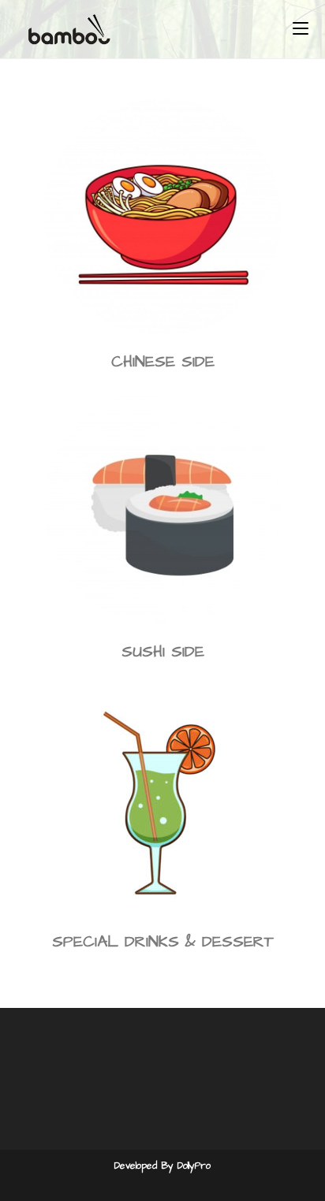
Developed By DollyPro (162, 1166)
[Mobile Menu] (300, 29)
